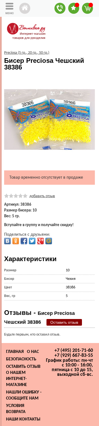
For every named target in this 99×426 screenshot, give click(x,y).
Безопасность (21, 359)
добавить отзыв (42, 196)
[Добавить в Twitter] (32, 241)
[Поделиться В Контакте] (7, 241)
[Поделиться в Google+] (40, 241)
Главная (15, 352)
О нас (33, 352)
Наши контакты (23, 419)
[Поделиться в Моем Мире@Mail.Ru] (48, 241)
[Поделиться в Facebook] (24, 241)
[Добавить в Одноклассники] (15, 241)
